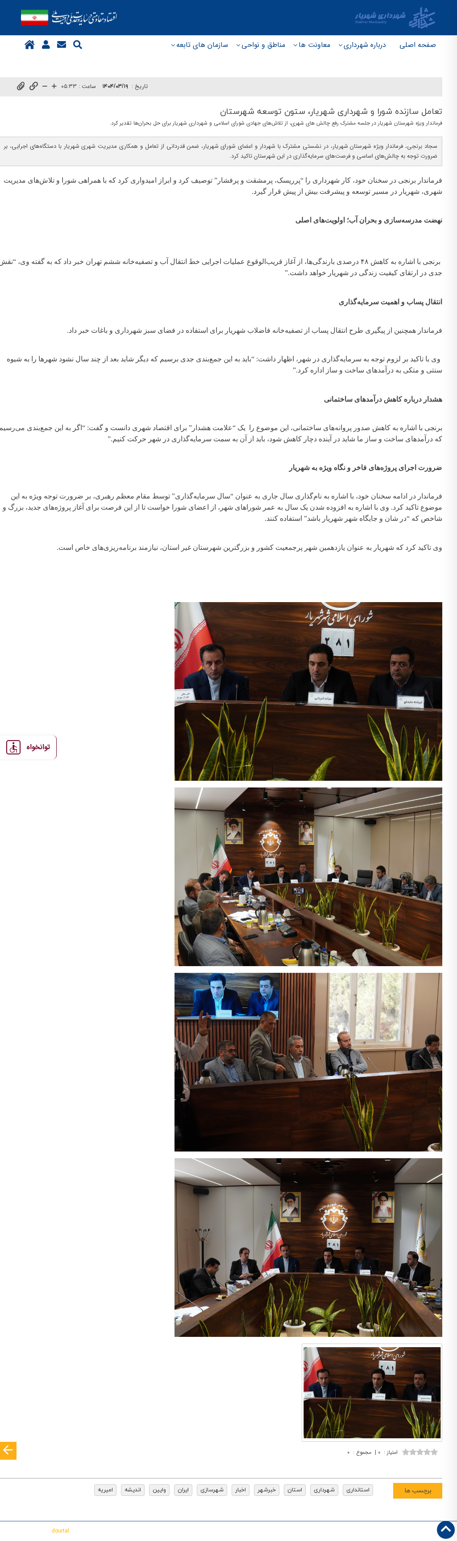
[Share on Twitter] (394, 1465)
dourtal (60, 1531)
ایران (183, 1490)
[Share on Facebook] (434, 1465)
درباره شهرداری (365, 44)
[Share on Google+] (420, 1465)
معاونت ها (314, 44)
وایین (159, 1490)
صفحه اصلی (417, 44)
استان (294, 1490)
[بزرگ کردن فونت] (54, 87)
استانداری (358, 1490)
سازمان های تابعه (202, 44)
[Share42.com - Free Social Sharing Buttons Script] (380, 1465)
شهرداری (324, 1490)
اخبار (240, 1490)
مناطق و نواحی (263, 44)
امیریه (105, 1490)
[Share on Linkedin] (407, 1465)
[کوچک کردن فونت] (44, 87)
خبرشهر (267, 1490)
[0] (420, 1451)
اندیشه (133, 1490)
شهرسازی (212, 1490)
